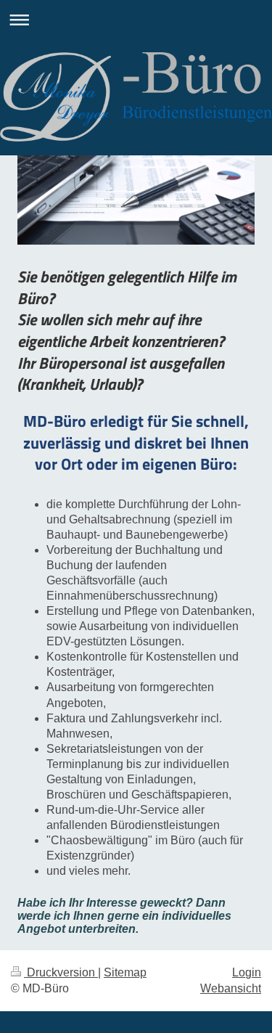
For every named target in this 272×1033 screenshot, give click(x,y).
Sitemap (125, 972)
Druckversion (61, 972)
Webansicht (230, 988)
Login (246, 972)
